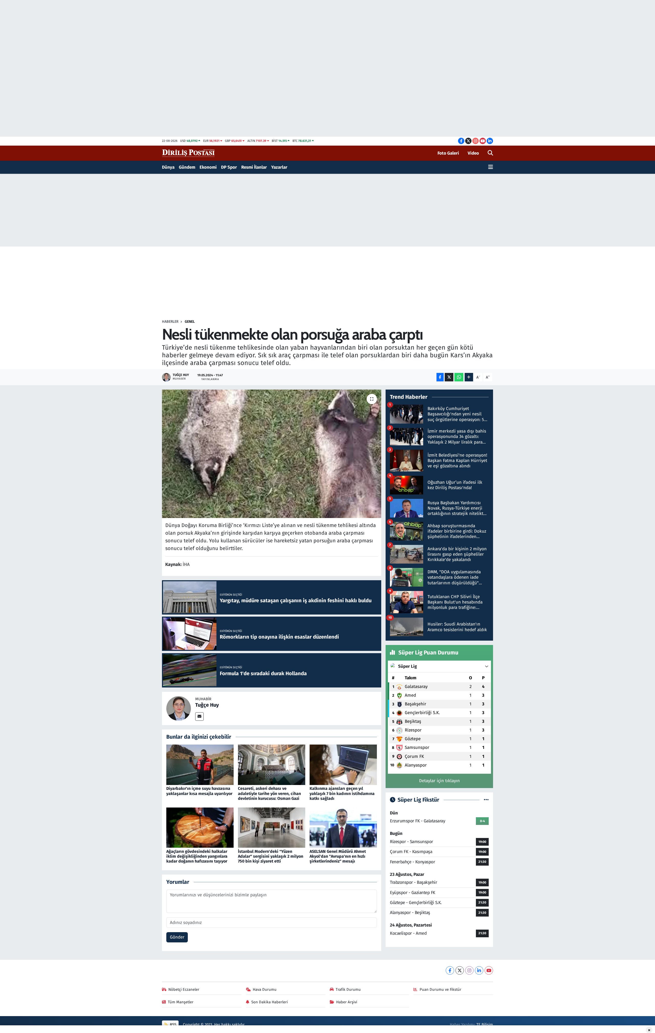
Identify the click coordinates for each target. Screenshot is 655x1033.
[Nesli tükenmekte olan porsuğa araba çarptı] (271, 454)
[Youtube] (489, 970)
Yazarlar (279, 167)
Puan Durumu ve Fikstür (440, 989)
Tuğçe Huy (207, 705)
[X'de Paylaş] (449, 377)
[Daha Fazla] (469, 377)
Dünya (168, 167)
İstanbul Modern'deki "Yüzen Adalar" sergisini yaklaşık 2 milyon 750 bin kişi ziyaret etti (270, 856)
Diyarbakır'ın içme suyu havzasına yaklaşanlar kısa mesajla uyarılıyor (199, 791)
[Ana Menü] (490, 167)
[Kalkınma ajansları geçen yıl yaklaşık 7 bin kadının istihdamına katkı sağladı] (343, 764)
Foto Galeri (448, 153)
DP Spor (229, 167)
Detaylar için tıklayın (439, 780)
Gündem (187, 167)
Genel (190, 321)
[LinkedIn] (479, 970)
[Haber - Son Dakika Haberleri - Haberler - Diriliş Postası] (188, 153)
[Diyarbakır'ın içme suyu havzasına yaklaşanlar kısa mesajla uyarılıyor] (200, 764)
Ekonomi (208, 167)
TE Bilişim (484, 1024)
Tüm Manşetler (180, 1002)
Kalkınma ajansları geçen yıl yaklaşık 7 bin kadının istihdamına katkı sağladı (342, 793)
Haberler (170, 321)
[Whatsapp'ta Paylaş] (458, 377)
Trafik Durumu (348, 989)
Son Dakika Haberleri (269, 1002)
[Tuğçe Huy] (178, 708)
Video (473, 153)
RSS (172, 1024)
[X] (459, 970)
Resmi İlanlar (254, 167)
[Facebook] (450, 970)
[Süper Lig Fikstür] (486, 800)
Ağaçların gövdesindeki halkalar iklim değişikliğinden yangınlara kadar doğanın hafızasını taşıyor (196, 856)
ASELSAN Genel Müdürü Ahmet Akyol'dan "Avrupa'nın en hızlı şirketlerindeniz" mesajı (338, 856)
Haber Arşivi (346, 1002)
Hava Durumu (265, 989)
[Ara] (490, 153)
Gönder (177, 937)
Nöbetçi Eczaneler (183, 989)
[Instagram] (469, 970)
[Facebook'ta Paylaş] (440, 377)
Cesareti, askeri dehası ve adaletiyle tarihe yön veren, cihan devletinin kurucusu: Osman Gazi (269, 793)
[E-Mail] (199, 716)
